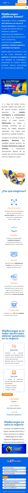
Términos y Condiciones (10, 470)
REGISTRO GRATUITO (20, 4)
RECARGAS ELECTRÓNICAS (11, 482)
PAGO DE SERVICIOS (9, 485)
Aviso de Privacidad (9, 473)
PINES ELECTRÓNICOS (10, 487)
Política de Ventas (9, 468)
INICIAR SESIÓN (22, 1)
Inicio (5, 479)
